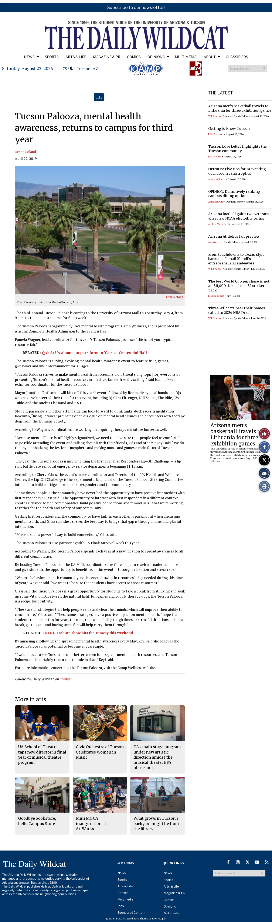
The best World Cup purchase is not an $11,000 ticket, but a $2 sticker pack (238, 285)
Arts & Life (75, 57)
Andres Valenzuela (219, 224)
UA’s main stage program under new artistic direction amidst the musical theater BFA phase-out (157, 757)
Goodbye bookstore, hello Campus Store (37, 821)
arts (99, 97)
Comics (134, 57)
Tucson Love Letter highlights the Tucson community (237, 148)
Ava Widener (215, 242)
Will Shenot (214, 116)
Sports (52, 57)
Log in (162, 918)
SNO (154, 918)
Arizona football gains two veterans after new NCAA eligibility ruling (238, 216)
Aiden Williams (216, 179)
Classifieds (237, 57)
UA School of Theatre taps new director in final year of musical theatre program (42, 754)
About (210, 57)
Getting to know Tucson (229, 128)
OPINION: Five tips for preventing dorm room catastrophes (237, 171)
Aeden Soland (25, 151)
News (29, 57)
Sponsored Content (132, 912)
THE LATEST (220, 93)
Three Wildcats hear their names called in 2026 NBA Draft (236, 310)
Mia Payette (214, 156)
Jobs (121, 906)
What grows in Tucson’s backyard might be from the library (156, 823)
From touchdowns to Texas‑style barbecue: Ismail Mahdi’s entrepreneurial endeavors (236, 258)
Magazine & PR (106, 57)
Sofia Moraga (174, 297)
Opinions (156, 57)
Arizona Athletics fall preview (234, 236)
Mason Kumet (216, 295)
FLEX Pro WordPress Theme (132, 918)
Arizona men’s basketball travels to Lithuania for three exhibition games (240, 108)
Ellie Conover (216, 134)
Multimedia (186, 57)
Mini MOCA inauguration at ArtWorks (91, 823)
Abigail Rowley (216, 201)
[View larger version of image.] (100, 230)
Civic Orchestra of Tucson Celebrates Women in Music (100, 752)
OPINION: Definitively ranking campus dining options (234, 193)
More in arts (30, 699)
